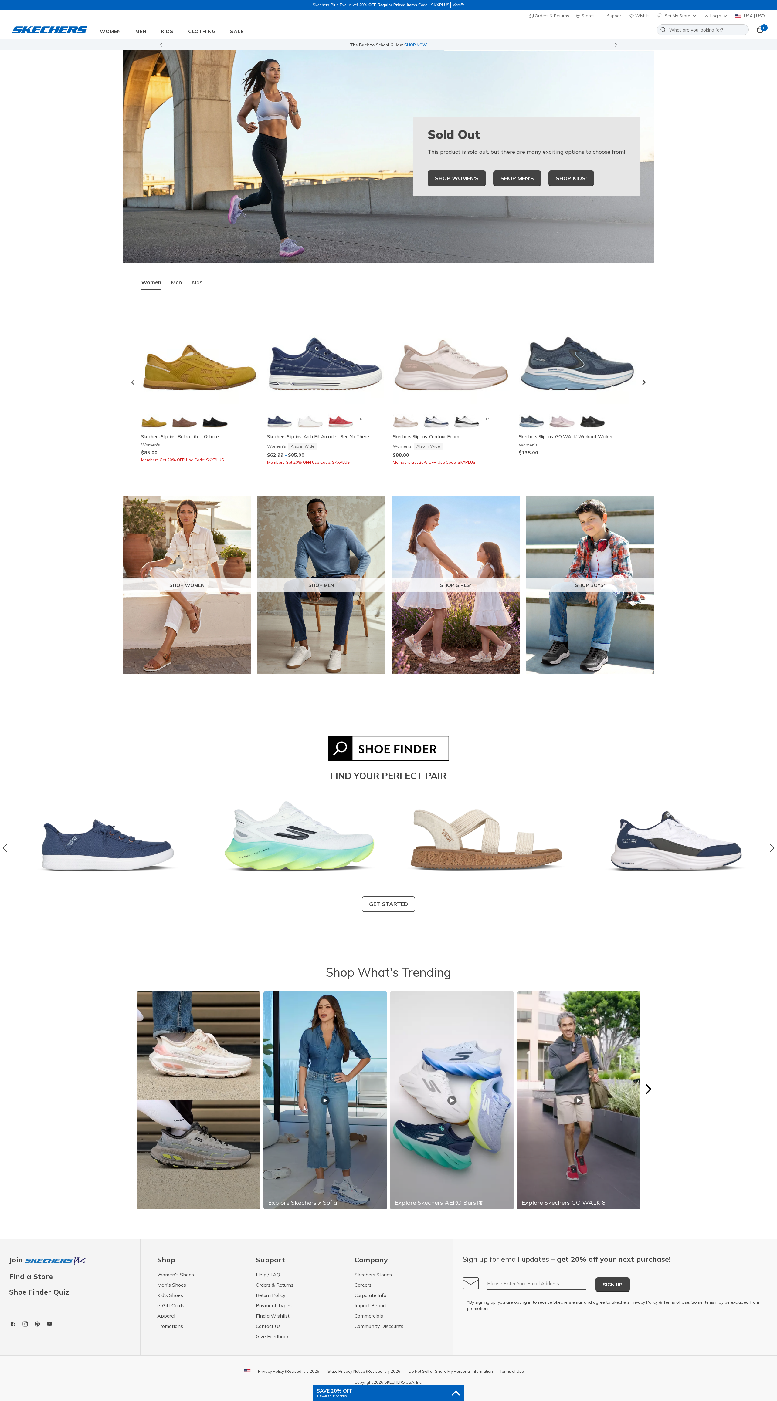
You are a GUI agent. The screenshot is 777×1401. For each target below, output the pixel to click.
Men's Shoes (171, 1285)
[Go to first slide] (616, 45)
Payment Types (274, 1305)
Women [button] (110, 31)
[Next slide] (643, 382)
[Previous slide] (161, 45)
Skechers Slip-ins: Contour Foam (426, 436)
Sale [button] (237, 31)
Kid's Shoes (170, 1295)
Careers (363, 1285)
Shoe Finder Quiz (39, 1291)
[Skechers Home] (49, 30)
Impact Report (370, 1305)
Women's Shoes (175, 1274)
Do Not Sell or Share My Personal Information (451, 1371)
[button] (716, 16)
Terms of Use (676, 1302)
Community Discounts (379, 1326)
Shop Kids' (571, 178)
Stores (587, 16)
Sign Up (613, 1284)
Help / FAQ (268, 1274)
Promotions (170, 1326)
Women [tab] (151, 282)
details (459, 5)
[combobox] (702, 30)
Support (614, 16)
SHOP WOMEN (187, 585)
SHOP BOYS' (590, 585)
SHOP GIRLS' (455, 585)
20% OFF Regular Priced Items (388, 5)
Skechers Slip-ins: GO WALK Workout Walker (566, 436)
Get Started (388, 904)
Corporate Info (370, 1295)
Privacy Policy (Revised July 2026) (289, 1371)
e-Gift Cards (170, 1305)
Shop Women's (457, 178)
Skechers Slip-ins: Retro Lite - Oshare (180, 436)
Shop (455, 44)
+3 (361, 418)
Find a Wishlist (273, 1316)
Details (470, 44)
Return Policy (271, 1295)
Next (770, 848)
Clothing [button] (202, 31)
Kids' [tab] (198, 282)
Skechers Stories (373, 1274)
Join (17, 1260)
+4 (487, 418)
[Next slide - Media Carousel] (648, 1089)
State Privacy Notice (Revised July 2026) (364, 1371)
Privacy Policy (644, 1302)
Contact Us (268, 1326)
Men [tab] (176, 282)
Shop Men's (517, 178)
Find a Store (31, 1276)
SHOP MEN (321, 585)
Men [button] (141, 31)
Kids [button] (167, 31)
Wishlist (642, 16)
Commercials (369, 1316)
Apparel (166, 1316)
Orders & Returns (551, 16)
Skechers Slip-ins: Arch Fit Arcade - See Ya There (318, 436)
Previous (7, 848)
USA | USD (754, 16)
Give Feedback (272, 1336)
